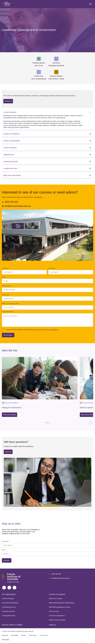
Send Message (7, 335)
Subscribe (6, 560)
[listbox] (47, 307)
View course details (10, 415)
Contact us (8, 101)
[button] (85, 4)
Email (4, 277)
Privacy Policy (33, 635)
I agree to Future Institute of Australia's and (32, 329)
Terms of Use (44, 635)
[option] (47, 307)
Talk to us (8, 451)
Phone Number (6, 286)
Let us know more (8, 311)
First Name (6, 268)
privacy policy (37, 329)
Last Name (52, 268)
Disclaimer (5, 635)
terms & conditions (51, 329)
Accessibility (14, 635)
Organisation (6, 294)
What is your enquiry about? (10, 303)
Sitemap (23, 635)
